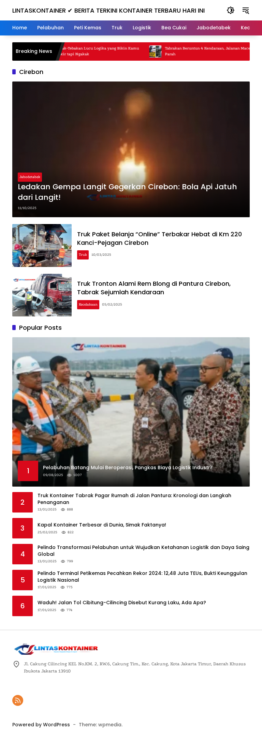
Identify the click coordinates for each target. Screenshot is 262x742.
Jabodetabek (29, 177)
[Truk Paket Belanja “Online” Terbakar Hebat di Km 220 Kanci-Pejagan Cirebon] (42, 245)
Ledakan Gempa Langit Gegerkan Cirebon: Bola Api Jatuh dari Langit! (127, 192)
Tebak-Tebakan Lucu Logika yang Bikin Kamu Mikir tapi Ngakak (79, 51)
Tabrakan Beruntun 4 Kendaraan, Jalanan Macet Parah (190, 51)
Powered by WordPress (41, 724)
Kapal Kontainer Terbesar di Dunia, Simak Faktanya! (102, 525)
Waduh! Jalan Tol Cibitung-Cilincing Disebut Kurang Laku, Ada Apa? (122, 602)
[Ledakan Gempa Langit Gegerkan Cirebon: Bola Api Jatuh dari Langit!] (131, 149)
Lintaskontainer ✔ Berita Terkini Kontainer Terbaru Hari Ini (108, 10)
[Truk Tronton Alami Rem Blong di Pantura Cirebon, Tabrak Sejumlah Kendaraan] (42, 295)
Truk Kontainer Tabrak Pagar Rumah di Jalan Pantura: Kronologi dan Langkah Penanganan (134, 499)
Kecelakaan (88, 304)
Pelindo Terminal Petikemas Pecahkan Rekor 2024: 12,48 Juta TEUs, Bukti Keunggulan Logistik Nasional (142, 576)
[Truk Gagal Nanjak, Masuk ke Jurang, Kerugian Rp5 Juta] (247, 51)
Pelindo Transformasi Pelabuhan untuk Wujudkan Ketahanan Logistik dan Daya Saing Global (143, 551)
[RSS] (17, 700)
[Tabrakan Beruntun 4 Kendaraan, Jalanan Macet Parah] (137, 51)
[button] (231, 10)
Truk (83, 255)
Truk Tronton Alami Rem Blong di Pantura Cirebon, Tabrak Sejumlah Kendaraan (154, 287)
